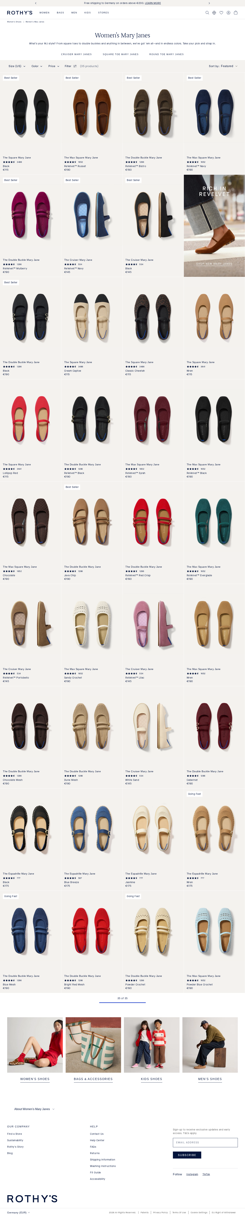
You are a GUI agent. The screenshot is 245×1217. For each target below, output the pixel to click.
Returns (95, 1153)
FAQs (93, 1147)
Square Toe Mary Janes (121, 54)
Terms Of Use (179, 1212)
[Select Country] (214, 13)
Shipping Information (102, 1159)
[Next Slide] (208, 3)
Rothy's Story (15, 1147)
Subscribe (187, 1155)
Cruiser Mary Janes (76, 54)
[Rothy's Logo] (19, 12)
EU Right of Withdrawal (224, 1212)
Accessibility (97, 1179)
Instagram (192, 1174)
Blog (10, 1153)
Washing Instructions (103, 1166)
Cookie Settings (199, 1212)
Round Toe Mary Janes (166, 54)
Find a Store (14, 1134)
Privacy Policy (160, 1212)
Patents (145, 1212)
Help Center (97, 1140)
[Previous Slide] (36, 3)
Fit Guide (95, 1172)
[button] (44, 12)
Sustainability (15, 1140)
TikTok (206, 1174)
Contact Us (96, 1134)
